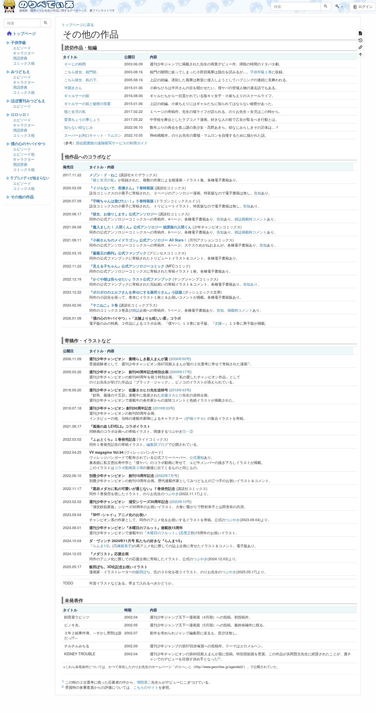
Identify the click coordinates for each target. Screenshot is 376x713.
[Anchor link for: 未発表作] (85, 600)
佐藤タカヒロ (171, 395)
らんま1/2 (101, 545)
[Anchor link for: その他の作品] (123, 33)
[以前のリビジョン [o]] (360, 40)
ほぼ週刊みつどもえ (28, 100)
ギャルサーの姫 (76, 95)
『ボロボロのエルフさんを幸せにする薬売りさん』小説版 (135, 292)
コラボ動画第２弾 (128, 467)
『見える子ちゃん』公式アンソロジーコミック (126, 265)
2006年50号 (180, 358)
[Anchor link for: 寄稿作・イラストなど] (113, 340)
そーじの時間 (75, 63)
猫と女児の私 (75, 111)
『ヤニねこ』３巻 (103, 305)
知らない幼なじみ (78, 127)
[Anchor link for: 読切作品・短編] (99, 47)
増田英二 (144, 682)
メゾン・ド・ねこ (103, 174)
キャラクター (24, 52)
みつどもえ (20, 71)
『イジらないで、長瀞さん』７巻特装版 (121, 187)
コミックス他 (24, 63)
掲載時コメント (239, 310)
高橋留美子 (122, 545)
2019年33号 (163, 408)
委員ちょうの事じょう (82, 119)
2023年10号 (180, 501)
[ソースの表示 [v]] (360, 33)
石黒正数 (187, 532)
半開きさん (73, 87)
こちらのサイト (145, 687)
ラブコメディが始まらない (29, 178)
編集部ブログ (157, 444)
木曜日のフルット (161, 532)
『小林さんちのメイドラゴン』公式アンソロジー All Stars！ (138, 239)
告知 (257, 192)
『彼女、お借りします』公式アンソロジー (123, 213)
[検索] (325, 6)
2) (219, 658)
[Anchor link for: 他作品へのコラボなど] (113, 156)
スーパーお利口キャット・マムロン (92, 135)
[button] (339, 6)
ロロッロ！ (20, 114)
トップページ (24, 33)
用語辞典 (20, 58)
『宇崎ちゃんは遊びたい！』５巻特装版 (121, 200)
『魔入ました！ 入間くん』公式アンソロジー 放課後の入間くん (140, 226)
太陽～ (220, 323)
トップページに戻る (78, 24)
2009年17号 (180, 371)
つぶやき (171, 493)
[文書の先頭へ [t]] (360, 54)
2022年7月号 (167, 475)
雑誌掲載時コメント (251, 218)
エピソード (22, 47)
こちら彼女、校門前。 (82, 71)
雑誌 (135, 310)
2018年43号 (180, 389)
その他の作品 (22, 197)
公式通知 (197, 457)
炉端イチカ (195, 418)
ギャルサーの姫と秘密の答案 (87, 103)
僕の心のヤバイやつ (28, 143)
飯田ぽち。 (145, 571)
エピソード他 (24, 154)
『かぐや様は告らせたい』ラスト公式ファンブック (130, 279)
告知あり (250, 284)
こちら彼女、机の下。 (82, 79)
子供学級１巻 (261, 71)
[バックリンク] (360, 47)
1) (248, 363)
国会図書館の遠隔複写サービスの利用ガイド (112, 142)
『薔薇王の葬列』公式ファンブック (118, 252)
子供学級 (18, 42)
